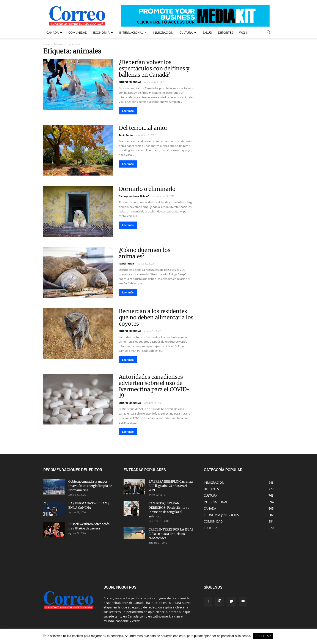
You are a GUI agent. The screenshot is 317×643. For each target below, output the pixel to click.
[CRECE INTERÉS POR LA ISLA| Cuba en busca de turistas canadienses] (134, 533)
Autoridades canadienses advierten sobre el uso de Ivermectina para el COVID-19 (154, 386)
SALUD (207, 32)
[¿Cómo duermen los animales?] (78, 272)
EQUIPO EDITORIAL (130, 82)
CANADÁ (52, 32)
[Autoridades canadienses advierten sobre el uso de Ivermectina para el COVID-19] (78, 399)
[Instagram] (219, 601)
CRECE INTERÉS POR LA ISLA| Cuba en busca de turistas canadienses (171, 533)
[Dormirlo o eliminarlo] (78, 211)
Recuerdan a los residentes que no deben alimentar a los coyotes (156, 317)
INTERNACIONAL (131, 32)
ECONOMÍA (101, 32)
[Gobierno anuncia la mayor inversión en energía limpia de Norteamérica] (54, 486)
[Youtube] (243, 601)
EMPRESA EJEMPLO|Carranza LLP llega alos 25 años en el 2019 (171, 486)
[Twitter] (231, 601)
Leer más (128, 110)
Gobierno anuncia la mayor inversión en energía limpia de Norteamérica (90, 486)
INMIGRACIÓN (163, 32)
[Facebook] (208, 601)
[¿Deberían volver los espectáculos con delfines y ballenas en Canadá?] (78, 84)
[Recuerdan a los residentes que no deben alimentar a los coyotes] (78, 333)
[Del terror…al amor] (78, 150)
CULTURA (186, 32)
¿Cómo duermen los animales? (144, 253)
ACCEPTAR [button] (263, 636)
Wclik (243, 32)
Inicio (46, 44)
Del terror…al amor (143, 127)
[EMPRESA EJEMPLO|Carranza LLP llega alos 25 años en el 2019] (134, 486)
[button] (268, 33)
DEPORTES (225, 32)
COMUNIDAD (77, 32)
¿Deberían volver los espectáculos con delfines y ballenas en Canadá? (154, 68)
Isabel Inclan (126, 263)
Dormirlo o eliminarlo (147, 188)
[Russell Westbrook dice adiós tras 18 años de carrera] (54, 529)
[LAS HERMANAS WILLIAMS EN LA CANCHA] (54, 508)
